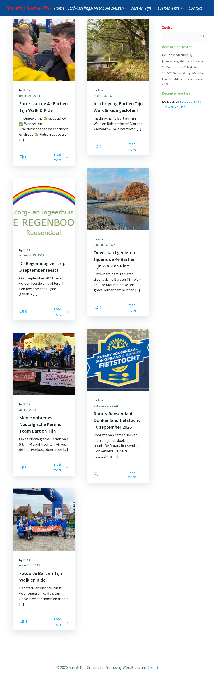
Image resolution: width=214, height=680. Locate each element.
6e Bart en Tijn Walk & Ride (180, 67)
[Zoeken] (202, 36)
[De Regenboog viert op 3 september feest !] (44, 209)
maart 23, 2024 (104, 96)
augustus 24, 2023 (106, 405)
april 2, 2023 (27, 410)
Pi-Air (26, 90)
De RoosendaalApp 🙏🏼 (177, 55)
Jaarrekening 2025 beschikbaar (182, 61)
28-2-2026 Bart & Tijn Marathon (184, 73)
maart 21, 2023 (29, 565)
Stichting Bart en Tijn (29, 8)
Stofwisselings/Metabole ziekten (96, 8)
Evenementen (170, 8)
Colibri (153, 667)
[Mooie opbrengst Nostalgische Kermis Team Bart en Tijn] (44, 363)
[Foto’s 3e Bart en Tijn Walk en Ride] (44, 519)
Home (59, 8)
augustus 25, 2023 (31, 255)
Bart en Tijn (140, 8)
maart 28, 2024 (29, 96)
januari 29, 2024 (104, 245)
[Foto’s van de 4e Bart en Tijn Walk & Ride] (44, 49)
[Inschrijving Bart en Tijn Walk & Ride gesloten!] (118, 49)
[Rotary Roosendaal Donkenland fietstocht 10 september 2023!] (118, 359)
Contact (195, 8)
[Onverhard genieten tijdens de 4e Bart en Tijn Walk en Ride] (118, 198)
